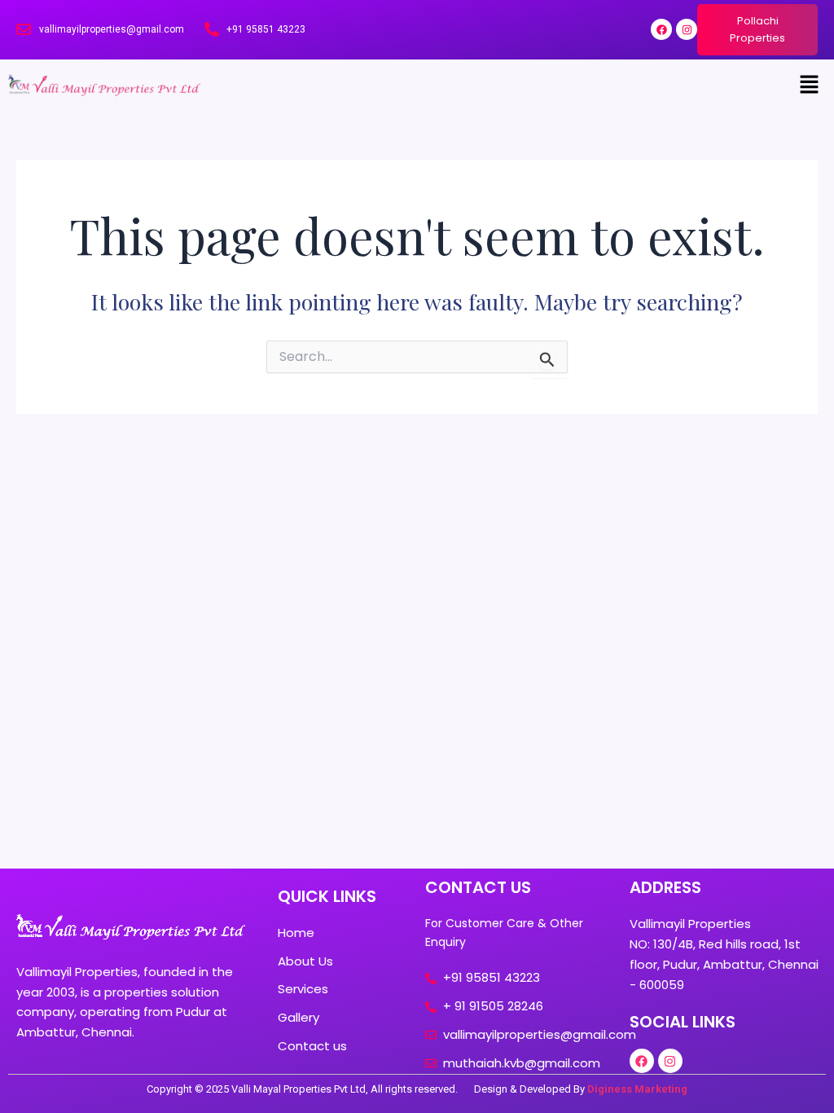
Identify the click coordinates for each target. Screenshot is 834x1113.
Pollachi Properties (757, 29)
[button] (809, 85)
